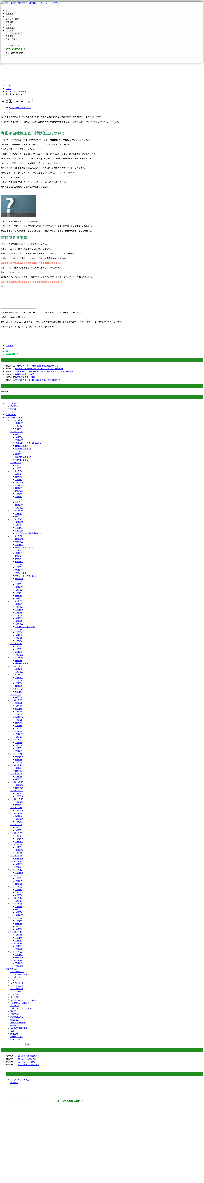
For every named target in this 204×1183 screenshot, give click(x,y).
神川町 (19, 578)
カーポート (16, 977)
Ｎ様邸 (19, 505)
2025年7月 (15, 861)
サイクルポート (17, 982)
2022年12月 (16, 451)
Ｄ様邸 (18, 702)
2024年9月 (16, 773)
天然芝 (14, 1011)
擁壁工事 (14, 1014)
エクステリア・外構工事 (16, 91)
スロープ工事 (16, 985)
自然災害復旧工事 (18, 1028)
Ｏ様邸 (19, 541)
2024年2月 (15, 694)
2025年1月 (16, 807)
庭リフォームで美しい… (28, 1064)
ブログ (8, 24)
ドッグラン (15, 994)
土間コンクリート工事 (21, 1008)
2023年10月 (16, 485)
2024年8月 (15, 765)
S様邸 (18, 598)
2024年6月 (16, 739)
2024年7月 (16, 753)
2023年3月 (16, 550)
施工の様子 (10, 27)
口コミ (8, 16)
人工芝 (14, 1005)
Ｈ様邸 (19, 454)
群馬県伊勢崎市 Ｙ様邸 (25, 377)
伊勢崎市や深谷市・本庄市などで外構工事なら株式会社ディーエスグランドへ (142, 1105)
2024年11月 (16, 666)
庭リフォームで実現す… (28, 1061)
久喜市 (18, 428)
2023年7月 (16, 615)
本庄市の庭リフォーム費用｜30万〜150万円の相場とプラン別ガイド (44, 371)
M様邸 (18, 502)
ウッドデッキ (17, 971)
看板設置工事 (21, 663)
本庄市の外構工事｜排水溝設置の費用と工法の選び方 (37, 379)
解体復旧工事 (16, 1036)
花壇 (13, 1030)
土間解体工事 (21, 445)
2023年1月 (16, 519)
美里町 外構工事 (24, 547)
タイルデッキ (16, 988)
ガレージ (14, 980)
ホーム (8, 10)
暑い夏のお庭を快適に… (28, 1056)
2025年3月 (16, 824)
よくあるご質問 (12, 19)
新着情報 (11, 414)
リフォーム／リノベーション (23, 999)
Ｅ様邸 (18, 632)
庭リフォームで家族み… (28, 1058)
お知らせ (11, 403)
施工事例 (14, 408)
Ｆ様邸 (19, 584)
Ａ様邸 (18, 473)
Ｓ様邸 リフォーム (25, 626)
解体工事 (14, 1033)
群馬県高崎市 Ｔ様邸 (24, 374)
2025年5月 (16, 844)
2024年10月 (16, 657)
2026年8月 (16, 960)
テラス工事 (15, 991)
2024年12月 (16, 674)
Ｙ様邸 (19, 440)
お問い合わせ (11, 38)
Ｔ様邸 (18, 425)
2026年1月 (16, 886)
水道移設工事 (16, 1016)
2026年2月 (16, 898)
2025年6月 (16, 855)
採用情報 (9, 36)
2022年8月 (15, 462)
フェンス (15, 997)
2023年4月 (16, 564)
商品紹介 (14, 406)
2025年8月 (16, 869)
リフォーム (20, 572)
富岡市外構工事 (23, 456)
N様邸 (18, 465)
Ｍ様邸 (19, 490)
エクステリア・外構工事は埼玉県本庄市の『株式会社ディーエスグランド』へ (34, 1175)
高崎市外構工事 (23, 448)
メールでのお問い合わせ (69, 1101)
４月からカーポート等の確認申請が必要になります (37, 365)
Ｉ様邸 (19, 646)
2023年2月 (16, 536)
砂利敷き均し (16, 1025)
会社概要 (9, 30)
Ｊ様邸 (19, 847)
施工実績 (9, 22)
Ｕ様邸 (18, 660)
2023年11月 (16, 499)
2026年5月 (16, 932)
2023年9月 (16, 643)
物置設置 (14, 1019)
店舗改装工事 (21, 459)
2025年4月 (16, 833)
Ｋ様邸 (19, 423)
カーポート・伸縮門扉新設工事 (29, 533)
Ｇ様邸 (19, 434)
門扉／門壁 (15, 1039)
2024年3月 (16, 700)
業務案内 (9, 13)
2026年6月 (16, 943)
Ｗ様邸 (18, 652)
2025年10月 (16, 782)
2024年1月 (16, 680)
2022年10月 (16, 420)
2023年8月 (16, 629)
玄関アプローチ (18, 1022)
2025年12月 (16, 799)
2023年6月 (16, 601)
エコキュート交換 (18, 974)
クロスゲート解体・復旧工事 (28, 442)
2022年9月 (16, 471)
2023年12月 (16, 510)
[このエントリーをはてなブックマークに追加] (7, 351)
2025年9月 (16, 875)
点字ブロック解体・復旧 (26, 575)
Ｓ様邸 (18, 437)
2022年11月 (16, 431)
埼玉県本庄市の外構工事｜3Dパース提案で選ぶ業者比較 (39, 368)
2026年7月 (16, 951)
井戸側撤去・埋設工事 (20, 1002)
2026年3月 (16, 903)
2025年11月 (16, 790)
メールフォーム (9, 64)
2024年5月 (16, 731)
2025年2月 (16, 813)
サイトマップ (16, 33)
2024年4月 (16, 714)
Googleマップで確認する (12, 1156)
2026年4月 (16, 917)
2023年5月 (16, 581)
